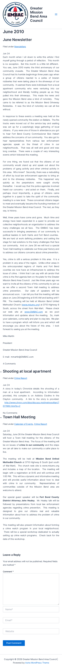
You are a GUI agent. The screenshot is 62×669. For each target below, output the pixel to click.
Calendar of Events (23, 424)
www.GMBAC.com (34, 312)
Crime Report (20, 378)
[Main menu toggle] (56, 14)
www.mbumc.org (30, 304)
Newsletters (20, 46)
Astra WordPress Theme (37, 662)
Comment (8, 571)
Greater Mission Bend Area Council (38, 14)
